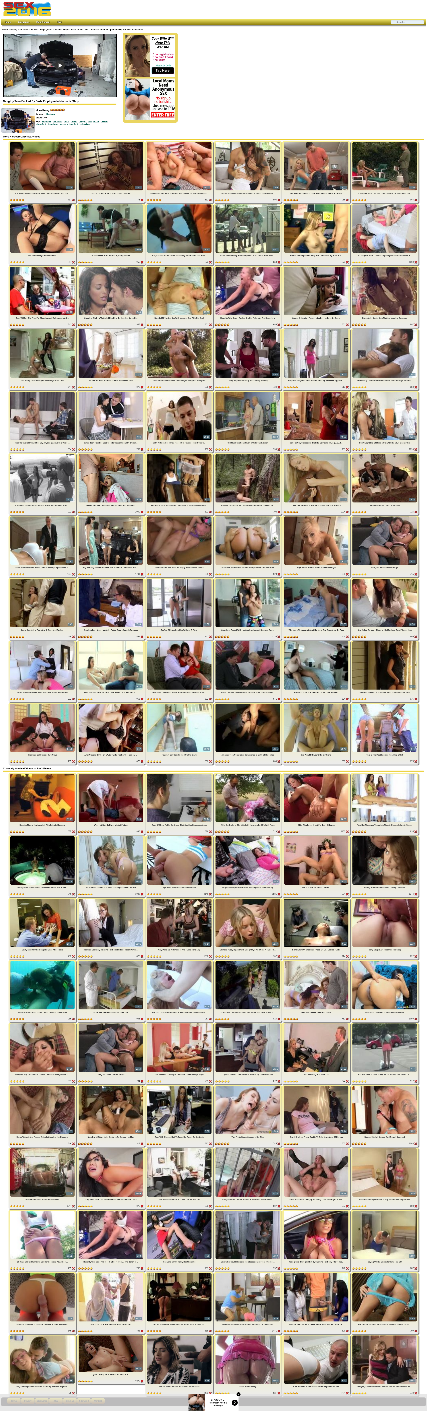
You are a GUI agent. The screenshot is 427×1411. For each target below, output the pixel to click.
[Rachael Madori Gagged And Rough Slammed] (384, 1086)
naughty (83, 121)
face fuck (73, 124)
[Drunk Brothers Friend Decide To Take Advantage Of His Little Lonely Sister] (316, 1086)
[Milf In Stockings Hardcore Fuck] (43, 205)
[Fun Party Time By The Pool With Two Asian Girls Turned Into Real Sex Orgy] (248, 961)
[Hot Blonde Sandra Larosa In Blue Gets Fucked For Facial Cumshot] (384, 1273)
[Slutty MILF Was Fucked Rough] (384, 517)
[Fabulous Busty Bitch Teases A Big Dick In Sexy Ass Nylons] (43, 1273)
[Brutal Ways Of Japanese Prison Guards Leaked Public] (316, 899)
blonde (96, 121)
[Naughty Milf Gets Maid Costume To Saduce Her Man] (111, 1086)
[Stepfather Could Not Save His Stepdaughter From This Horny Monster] (248, 1211)
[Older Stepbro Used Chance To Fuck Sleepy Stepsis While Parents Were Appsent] (43, 517)
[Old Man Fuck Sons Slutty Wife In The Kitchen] (248, 392)
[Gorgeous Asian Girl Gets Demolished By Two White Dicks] (111, 1149)
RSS (59, 22)
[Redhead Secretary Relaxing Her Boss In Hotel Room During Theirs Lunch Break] (111, 899)
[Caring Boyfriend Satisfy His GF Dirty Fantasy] (248, 330)
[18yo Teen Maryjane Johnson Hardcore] (179, 837)
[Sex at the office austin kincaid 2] (316, 837)
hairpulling (85, 124)
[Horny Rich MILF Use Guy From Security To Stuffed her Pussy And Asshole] (384, 142)
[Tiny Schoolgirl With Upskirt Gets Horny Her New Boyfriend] (43, 1336)
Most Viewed (43, 22)
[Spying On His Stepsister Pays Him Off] (384, 1211)
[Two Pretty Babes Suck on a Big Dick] (248, 1086)
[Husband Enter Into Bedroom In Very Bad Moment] (316, 642)
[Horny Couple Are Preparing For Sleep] (384, 899)
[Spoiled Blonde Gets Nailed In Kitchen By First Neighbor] (248, 1024)
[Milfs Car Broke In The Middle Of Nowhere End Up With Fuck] (248, 774)
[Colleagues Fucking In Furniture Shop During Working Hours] (384, 642)
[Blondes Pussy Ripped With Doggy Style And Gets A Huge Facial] (248, 899)
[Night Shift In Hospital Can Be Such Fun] (111, 961)
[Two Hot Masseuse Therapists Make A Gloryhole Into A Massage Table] (384, 774)
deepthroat (53, 124)
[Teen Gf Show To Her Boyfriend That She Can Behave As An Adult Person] (179, 774)
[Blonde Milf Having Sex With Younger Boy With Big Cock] (179, 267)
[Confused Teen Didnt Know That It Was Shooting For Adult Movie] (43, 454)
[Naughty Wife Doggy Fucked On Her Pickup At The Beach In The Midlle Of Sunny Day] (248, 267)
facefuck (64, 124)
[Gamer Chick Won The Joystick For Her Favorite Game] (316, 267)
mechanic (57, 121)
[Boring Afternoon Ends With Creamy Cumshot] (384, 837)
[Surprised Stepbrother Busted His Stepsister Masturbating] (248, 837)
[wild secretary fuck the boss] (316, 1024)
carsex (74, 121)
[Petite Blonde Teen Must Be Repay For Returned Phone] (179, 517)
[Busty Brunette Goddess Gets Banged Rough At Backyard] (179, 330)
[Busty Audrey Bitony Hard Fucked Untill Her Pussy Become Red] (43, 1024)
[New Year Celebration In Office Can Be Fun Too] (179, 1149)
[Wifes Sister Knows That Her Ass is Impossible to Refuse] (111, 837)
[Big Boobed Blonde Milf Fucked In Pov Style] (316, 517)
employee (46, 121)
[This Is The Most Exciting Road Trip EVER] (384, 704)
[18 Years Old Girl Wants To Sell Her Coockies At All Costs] (43, 1211)
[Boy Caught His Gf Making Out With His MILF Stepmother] (384, 392)
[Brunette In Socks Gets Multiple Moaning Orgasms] (384, 267)
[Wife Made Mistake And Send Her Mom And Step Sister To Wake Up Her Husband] (316, 579)
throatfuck (41, 124)
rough (66, 121)
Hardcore (50, 114)
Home (8, 22)
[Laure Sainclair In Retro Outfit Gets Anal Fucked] (43, 579)
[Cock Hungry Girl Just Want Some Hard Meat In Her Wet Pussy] (43, 142)
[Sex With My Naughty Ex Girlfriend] (316, 704)
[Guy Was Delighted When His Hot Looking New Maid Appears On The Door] (316, 330)
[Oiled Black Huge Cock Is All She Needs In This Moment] (316, 454)
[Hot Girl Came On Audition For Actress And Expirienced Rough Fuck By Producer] (179, 961)
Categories (23, 22)
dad (90, 121)
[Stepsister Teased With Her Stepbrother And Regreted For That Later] (248, 579)
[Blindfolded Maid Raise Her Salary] (316, 961)
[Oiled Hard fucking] (248, 1336)
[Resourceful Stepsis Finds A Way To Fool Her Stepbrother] (384, 1149)
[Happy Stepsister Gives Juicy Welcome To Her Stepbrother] (43, 642)
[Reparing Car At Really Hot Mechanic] (179, 1211)
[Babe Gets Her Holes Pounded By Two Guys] (384, 961)
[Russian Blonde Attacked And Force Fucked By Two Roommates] (179, 142)
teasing (104, 121)
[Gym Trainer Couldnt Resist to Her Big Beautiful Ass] (316, 1336)
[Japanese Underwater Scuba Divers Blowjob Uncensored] (43, 961)
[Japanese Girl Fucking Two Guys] (43, 704)
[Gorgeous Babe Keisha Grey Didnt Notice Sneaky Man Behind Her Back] (179, 454)
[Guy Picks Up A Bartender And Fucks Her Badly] (179, 899)
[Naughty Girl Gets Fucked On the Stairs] (179, 704)
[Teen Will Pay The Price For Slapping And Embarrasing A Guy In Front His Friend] (43, 267)
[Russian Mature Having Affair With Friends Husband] (43, 774)
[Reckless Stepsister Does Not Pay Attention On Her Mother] (248, 1273)
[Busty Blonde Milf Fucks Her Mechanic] (43, 1149)
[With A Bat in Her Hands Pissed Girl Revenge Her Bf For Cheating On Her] (179, 392)
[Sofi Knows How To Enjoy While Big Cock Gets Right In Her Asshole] (316, 1149)
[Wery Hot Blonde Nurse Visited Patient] (111, 774)
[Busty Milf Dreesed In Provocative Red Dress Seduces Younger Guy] (179, 642)
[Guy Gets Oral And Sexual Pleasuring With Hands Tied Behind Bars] (179, 205)
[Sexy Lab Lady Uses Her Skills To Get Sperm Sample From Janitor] (111, 579)
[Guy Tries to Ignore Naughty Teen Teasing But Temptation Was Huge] (111, 642)
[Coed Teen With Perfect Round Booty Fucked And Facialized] (248, 517)
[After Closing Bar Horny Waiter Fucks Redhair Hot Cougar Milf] (111, 704)
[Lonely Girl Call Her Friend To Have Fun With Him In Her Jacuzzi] (43, 837)
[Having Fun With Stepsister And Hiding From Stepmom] (111, 454)
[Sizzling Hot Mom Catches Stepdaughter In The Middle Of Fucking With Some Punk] (384, 205)
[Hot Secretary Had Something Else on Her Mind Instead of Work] (179, 1273)
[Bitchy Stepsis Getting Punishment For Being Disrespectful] (248, 142)
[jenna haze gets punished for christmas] (111, 1336)
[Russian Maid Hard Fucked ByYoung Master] (111, 205)
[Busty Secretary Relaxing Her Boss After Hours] (43, 899)
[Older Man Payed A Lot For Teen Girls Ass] (316, 774)
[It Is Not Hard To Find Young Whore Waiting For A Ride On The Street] (384, 1024)
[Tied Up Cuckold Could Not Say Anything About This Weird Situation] (43, 392)
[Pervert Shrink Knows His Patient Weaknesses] (179, 1336)
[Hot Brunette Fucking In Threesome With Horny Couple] (179, 1024)
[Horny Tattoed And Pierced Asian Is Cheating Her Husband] (43, 1086)
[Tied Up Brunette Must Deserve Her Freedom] (111, 142)
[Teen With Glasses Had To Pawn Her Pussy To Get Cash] (179, 1086)
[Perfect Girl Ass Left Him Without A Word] (179, 579)
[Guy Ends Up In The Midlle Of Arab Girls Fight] (111, 1273)
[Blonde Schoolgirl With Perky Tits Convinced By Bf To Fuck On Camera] (316, 205)
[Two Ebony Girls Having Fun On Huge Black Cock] (43, 330)
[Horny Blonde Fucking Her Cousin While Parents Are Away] (316, 142)
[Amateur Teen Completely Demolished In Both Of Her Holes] (248, 704)
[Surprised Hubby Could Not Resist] (384, 454)
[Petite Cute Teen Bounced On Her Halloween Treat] (111, 330)
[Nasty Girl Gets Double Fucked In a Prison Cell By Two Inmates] (248, 1149)
